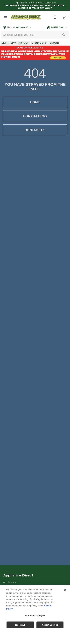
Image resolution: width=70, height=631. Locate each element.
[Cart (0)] (64, 17)
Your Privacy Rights (35, 615)
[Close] (64, 590)
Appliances (9, 582)
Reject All (20, 625)
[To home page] (26, 17)
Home (35, 102)
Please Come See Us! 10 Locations (37, 2)
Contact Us (35, 130)
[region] (35, 608)
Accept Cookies (50, 625)
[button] (6, 17)
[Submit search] (63, 35)
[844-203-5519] (55, 17)
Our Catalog (35, 116)
